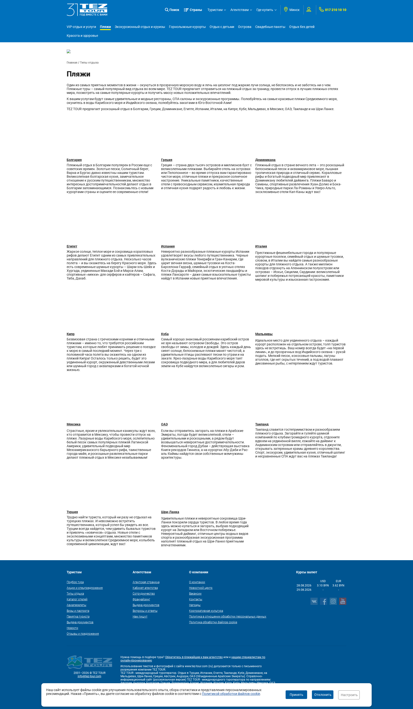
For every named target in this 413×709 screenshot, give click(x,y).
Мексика (74, 424)
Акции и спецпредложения (85, 588)
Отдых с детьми (222, 27)
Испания (168, 246)
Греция (166, 159)
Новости (72, 628)
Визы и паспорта (78, 610)
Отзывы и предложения (83, 633)
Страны (196, 9)
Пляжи (105, 26)
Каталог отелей (77, 599)
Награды (195, 605)
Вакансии (195, 593)
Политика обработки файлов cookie (213, 622)
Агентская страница (146, 582)
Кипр (71, 334)
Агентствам (239, 10)
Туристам (215, 10)
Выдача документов (80, 622)
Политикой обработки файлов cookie (231, 694)
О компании (197, 582)
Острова (244, 27)
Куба (165, 334)
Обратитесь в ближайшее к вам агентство (194, 657)
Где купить (264, 10)
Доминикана (265, 159)
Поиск (174, 9)
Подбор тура (75, 582)
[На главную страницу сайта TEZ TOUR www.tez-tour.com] (87, 10)
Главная (72, 62)
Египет (72, 246)
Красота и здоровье (82, 36)
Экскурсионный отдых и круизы (140, 27)
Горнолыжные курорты (187, 27)
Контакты (195, 599)
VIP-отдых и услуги (81, 27)
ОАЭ (164, 424)
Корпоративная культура (206, 610)
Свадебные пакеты (270, 27)
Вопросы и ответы (145, 610)
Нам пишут (140, 616)
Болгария (74, 159)
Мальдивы (264, 334)
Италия (261, 246)
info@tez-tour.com (89, 676)
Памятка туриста (78, 616)
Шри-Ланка (170, 512)
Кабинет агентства (145, 588)
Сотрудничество (144, 593)
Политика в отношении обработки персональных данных (227, 616)
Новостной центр (200, 588)
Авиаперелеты (76, 605)
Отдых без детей (302, 27)
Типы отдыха (75, 593)
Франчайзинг (141, 599)
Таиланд (262, 424)
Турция (72, 512)
